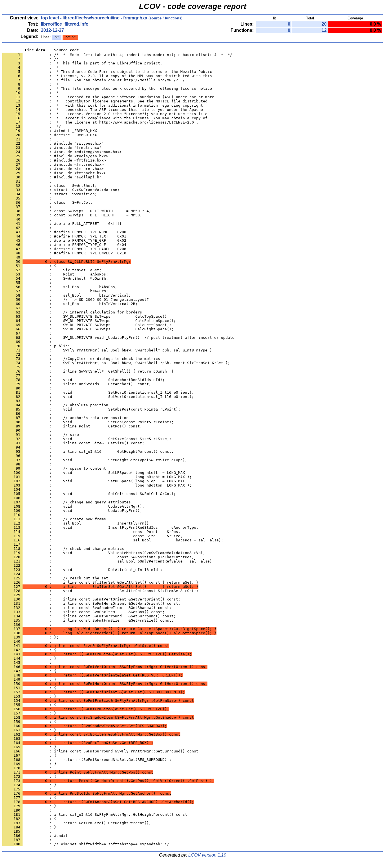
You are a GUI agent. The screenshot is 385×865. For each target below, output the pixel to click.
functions (173, 18)
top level (50, 17)
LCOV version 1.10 (207, 855)
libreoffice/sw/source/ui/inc (91, 17)
